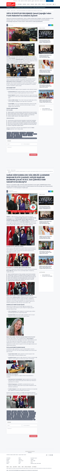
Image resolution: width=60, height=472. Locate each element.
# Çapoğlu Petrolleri (15, 132)
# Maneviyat (30, 135)
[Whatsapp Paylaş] (52, 25)
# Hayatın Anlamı (9, 136)
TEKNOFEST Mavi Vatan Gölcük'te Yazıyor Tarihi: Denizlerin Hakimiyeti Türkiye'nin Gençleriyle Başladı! (33, 7)
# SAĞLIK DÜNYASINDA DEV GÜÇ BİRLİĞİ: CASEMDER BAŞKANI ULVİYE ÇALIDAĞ (23, 418)
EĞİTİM (39, 4)
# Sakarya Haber (17, 415)
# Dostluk (25, 135)
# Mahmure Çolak (10, 412)
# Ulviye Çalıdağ (31, 411)
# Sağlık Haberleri (24, 412)
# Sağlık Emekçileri (10, 415)
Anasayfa (8, 10)
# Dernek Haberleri (31, 416)
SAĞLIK (36, 4)
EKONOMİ (24, 4)
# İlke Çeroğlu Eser (17, 412)
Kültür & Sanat (48, 4)
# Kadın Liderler (32, 415)
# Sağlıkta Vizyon (9, 416)
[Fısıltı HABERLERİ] (11, 4)
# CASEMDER (20, 411)
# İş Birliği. (8, 418)
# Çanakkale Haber (25, 415)
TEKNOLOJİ (43, 4)
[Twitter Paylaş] (50, 25)
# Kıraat (13, 135)
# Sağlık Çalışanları (32, 412)
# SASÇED (25, 411)
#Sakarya (8, 132)
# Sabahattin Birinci (30, 132)
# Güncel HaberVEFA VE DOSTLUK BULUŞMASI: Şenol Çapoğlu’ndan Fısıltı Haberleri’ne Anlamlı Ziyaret (21, 138)
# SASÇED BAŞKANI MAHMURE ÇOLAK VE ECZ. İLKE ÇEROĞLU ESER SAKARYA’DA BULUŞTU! (19, 419)
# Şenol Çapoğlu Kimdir (17, 136)
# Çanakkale (14, 411)
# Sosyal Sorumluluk (17, 416)
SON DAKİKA (20, 4)
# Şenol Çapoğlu (22, 132)
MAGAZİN (32, 4)
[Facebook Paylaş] (49, 25)
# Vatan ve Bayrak (19, 135)
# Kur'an (8, 135)
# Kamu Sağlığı (24, 416)
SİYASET (28, 4)
